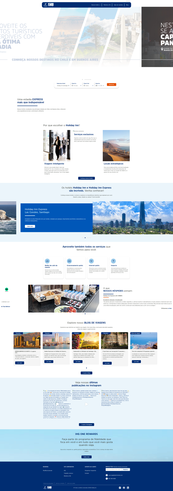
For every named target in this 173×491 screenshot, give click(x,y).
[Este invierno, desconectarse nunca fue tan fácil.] (115, 402)
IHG (65, 468)
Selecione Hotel (61, 83)
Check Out (86, 83)
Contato (87, 471)
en (127, 1)
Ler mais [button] (19, 361)
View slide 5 (87, 79)
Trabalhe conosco (68, 471)
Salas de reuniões (118, 5)
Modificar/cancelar (47, 468)
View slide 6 (89, 79)
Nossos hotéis (95, 5)
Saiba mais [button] (113, 224)
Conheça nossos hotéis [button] (86, 178)
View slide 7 (90, 79)
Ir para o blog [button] (86, 371)
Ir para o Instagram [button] (87, 422)
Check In (74, 83)
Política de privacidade (48, 481)
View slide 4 (86, 79)
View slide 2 (83, 79)
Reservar (111, 84)
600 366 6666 (112, 477)
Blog (127, 5)
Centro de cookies (71, 481)
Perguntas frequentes (90, 468)
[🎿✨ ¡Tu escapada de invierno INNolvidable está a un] (57, 402)
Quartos (98, 83)
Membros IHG (107, 5)
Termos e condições (60, 481)
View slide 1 (82, 79)
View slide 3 (85, 79)
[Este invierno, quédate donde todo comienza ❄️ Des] (86, 402)
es (128, 1)
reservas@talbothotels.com (115, 473)
